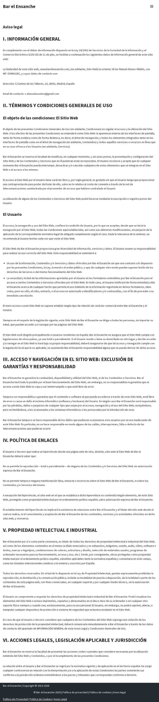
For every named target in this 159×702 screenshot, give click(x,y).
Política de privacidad (74, 692)
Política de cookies (100, 692)
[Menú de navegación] (151, 6)
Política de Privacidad (15, 699)
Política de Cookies (41, 699)
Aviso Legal (60, 699)
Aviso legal (119, 692)
